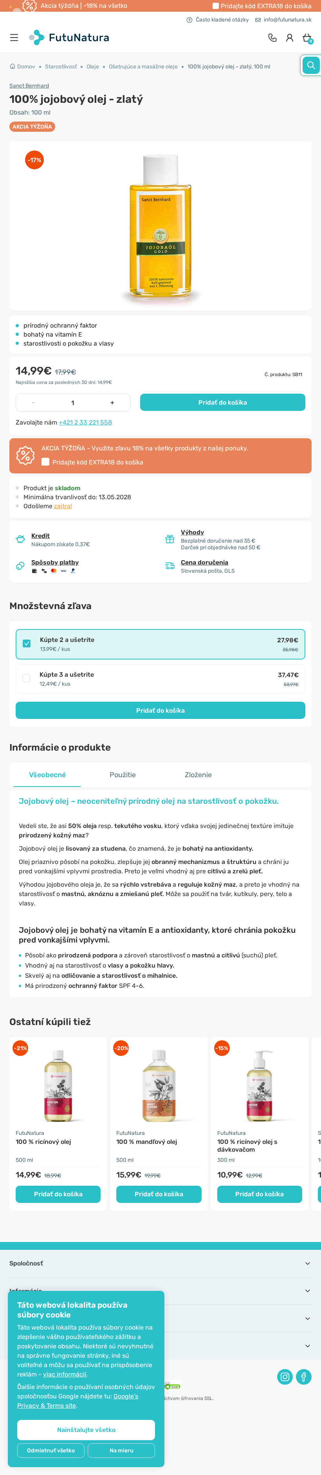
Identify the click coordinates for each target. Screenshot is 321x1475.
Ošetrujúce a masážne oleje (143, 66)
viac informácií (64, 1374)
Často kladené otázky (222, 19)
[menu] (16, 37)
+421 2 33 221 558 (85, 422)
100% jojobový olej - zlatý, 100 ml (229, 66)
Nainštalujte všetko (86, 1430)
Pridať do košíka (222, 402)
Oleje (93, 66)
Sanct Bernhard (29, 85)
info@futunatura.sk (288, 19)
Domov (26, 66)
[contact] (272, 37)
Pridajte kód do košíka (266, 6)
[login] (289, 37)
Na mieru (121, 1450)
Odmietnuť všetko (51, 1450)
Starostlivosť (61, 66)
